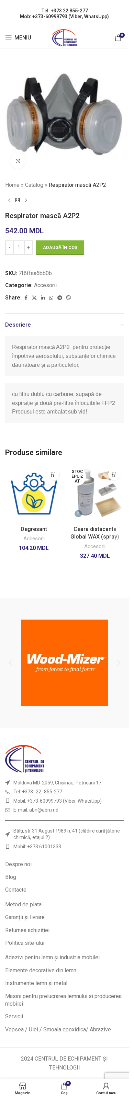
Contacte (15, 889)
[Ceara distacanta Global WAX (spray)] (95, 494)
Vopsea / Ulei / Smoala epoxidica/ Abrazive (58, 1029)
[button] (53, 474)
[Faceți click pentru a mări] (18, 161)
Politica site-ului (24, 943)
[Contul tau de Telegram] (59, 298)
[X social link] (34, 298)
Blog (10, 877)
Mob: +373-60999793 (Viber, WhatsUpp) (64, 16)
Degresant (34, 529)
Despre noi (18, 864)
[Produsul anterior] (9, 200)
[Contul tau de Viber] (68, 298)
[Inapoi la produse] (17, 200)
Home (12, 185)
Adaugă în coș (60, 247)
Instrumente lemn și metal (36, 983)
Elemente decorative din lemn (40, 970)
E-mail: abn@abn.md (35, 810)
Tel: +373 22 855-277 (64, 10)
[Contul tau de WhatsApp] (51, 298)
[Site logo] (64, 37)
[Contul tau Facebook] (26, 298)
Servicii (14, 1016)
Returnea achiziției (27, 930)
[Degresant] (34, 494)
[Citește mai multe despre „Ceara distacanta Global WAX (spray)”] (114, 474)
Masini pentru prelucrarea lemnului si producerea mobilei (63, 1000)
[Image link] (24, 758)
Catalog (34, 185)
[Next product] (26, 200)
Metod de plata (23, 904)
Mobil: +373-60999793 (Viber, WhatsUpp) (57, 801)
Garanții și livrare (25, 917)
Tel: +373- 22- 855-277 (37, 791)
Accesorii (45, 285)
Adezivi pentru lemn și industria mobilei (52, 957)
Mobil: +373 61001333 (37, 846)
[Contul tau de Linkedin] (43, 298)
